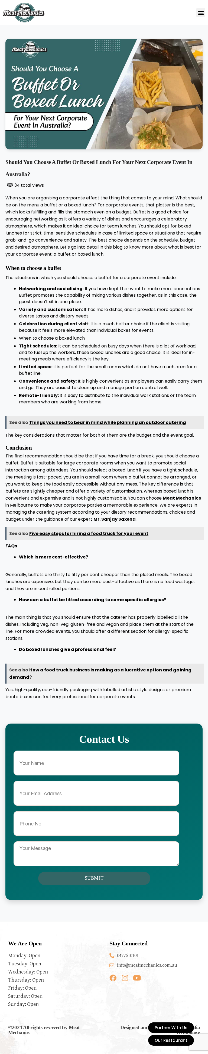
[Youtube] (136, 977)
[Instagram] (124, 977)
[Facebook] (112, 977)
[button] (200, 12)
